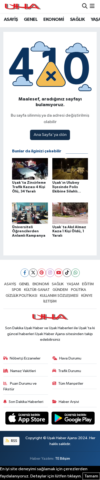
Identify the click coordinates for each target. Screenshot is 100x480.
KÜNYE (86, 296)
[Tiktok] (67, 273)
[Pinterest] (41, 273)
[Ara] (84, 6)
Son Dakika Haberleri (26, 402)
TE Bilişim (62, 458)
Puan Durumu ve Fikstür (20, 386)
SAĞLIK (77, 19)
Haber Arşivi (69, 402)
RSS (13, 441)
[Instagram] (50, 273)
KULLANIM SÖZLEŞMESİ (59, 296)
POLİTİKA (78, 290)
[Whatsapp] (75, 273)
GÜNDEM (60, 290)
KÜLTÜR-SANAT (37, 290)
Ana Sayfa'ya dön (50, 135)
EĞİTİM (88, 284)
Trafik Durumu (69, 371)
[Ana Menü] (92, 6)
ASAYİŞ (11, 19)
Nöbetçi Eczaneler (25, 358)
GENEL (30, 19)
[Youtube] (58, 273)
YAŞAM (73, 284)
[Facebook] (25, 273)
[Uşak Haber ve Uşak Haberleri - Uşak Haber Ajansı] (22, 6)
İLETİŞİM (50, 301)
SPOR (16, 290)
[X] (33, 273)
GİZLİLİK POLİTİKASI (21, 296)
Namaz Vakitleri (23, 371)
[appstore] (27, 419)
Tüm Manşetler (70, 383)
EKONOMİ (53, 19)
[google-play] (73, 419)
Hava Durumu (70, 358)
